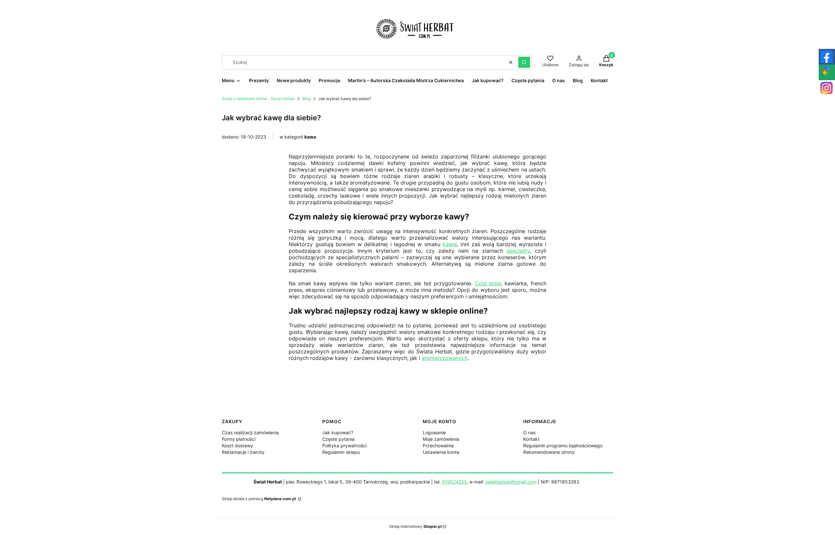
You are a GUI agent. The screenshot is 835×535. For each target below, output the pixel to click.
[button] (524, 62)
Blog (306, 98)
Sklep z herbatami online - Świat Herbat (258, 98)
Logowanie (434, 432)
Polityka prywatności (344, 445)
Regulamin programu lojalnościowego (562, 445)
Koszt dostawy (237, 445)
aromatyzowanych (444, 358)
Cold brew (488, 283)
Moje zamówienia (441, 439)
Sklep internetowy (415, 526)
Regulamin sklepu (341, 452)
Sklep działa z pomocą (259, 498)
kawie (450, 244)
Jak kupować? (337, 432)
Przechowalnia (438, 445)
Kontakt (531, 439)
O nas (529, 432)
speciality (518, 250)
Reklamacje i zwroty (243, 452)
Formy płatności (238, 439)
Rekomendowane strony (549, 452)
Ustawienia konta (441, 452)
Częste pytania (338, 439)
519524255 (454, 481)
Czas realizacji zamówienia (250, 432)
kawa (310, 137)
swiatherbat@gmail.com (511, 481)
